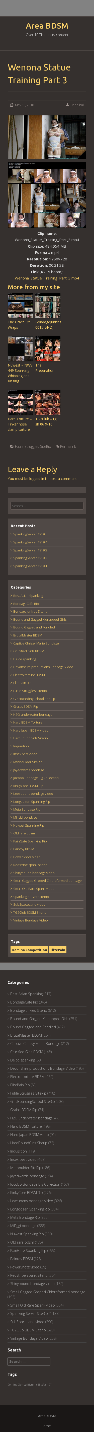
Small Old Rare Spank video (33, 888)
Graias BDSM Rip (25, 706)
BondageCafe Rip (26, 603)
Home (46, 1425)
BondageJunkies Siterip (30, 611)
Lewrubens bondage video (33, 793)
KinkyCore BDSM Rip (28, 785)
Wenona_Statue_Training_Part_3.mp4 (47, 277)
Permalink (68, 446)
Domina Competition (29, 950)
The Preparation (44, 368)
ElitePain (57, 950)
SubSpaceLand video (29, 904)
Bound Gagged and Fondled (34, 627)
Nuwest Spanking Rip (28, 825)
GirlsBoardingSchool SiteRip (34, 698)
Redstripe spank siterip (30, 865)
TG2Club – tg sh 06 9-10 (45, 421)
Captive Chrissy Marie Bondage (36, 643)
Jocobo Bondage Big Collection (36, 777)
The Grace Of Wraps (19, 325)
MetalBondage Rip (26, 809)
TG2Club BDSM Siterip (29, 912)
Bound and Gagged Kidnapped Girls (39, 619)
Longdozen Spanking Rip (31, 801)
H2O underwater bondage (32, 714)
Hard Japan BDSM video (30, 730)
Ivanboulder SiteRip (28, 762)
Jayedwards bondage (28, 770)
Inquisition (21, 746)
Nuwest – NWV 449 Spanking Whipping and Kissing (20, 373)
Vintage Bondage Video (30, 920)
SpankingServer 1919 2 (30, 558)
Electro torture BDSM (29, 675)
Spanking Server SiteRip (31, 896)
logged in (36, 478)
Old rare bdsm (24, 833)
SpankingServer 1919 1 (30, 566)
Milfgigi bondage (25, 817)
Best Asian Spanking (28, 595)
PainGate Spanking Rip (30, 841)
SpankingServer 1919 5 (30, 534)
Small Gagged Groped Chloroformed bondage (47, 880)
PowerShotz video (27, 857)
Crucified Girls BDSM (28, 651)
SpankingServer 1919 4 (30, 542)
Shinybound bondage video (34, 873)
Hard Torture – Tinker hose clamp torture (20, 424)
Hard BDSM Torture (27, 722)
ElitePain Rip (22, 682)
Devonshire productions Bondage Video (43, 667)
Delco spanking (24, 659)
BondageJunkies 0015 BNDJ (47, 325)
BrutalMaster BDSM (27, 635)
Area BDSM (47, 25)
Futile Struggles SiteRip (33, 446)
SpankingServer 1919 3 (30, 550)
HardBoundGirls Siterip (30, 738)
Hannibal (77, 105)
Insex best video (25, 754)
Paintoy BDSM (23, 849)
